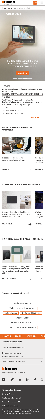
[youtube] (3, 379)
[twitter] (12, 379)
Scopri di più (22, 73)
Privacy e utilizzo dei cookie (11, 390)
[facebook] (35, 379)
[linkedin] (27, 379)
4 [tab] (29, 78)
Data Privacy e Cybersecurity (12, 398)
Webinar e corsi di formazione (23, 308)
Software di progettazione (22, 323)
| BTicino (39, 94)
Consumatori (6, 336)
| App (30, 105)
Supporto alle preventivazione (23, 327)
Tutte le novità (36, 117)
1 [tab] (15, 78)
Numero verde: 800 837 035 (12, 354)
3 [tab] (24, 78)
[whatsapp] (42, 379)
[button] (35, 3)
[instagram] (20, 379)
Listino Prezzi (11, 313)
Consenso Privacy (8, 394)
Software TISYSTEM (31, 313)
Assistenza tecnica (22, 303)
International (31, 336)
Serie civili (6, 94)
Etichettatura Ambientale (10, 406)
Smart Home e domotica (11, 105)
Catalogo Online (22, 318)
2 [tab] (20, 78)
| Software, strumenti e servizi (23, 94)
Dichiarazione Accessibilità (11, 402)
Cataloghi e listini (9, 114)
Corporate (18, 336)
